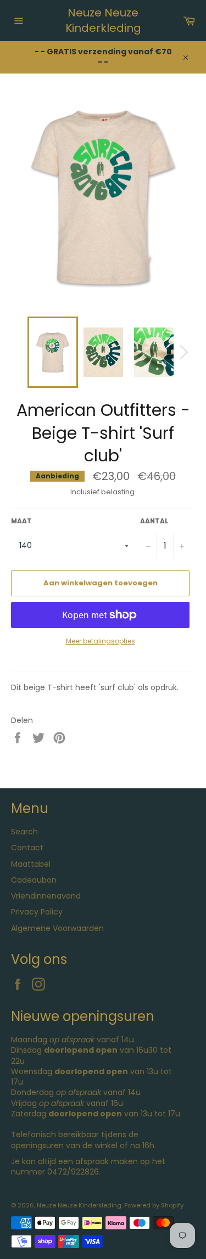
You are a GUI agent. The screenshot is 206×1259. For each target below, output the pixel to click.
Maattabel (31, 864)
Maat (21, 521)
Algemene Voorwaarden (57, 928)
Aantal (154, 521)
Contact (27, 847)
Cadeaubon (34, 879)
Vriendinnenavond (46, 895)
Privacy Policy (37, 911)
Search (24, 831)
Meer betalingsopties (100, 641)
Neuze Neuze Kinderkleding (103, 20)
